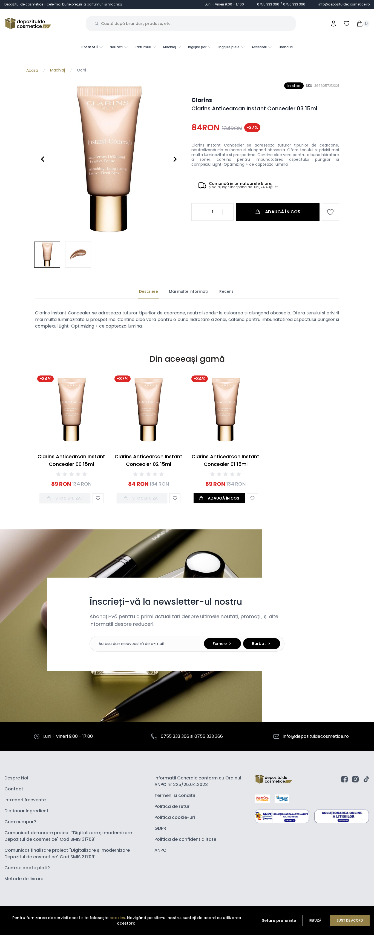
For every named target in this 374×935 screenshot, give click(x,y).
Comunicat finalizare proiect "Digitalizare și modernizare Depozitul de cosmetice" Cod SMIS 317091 (67, 853)
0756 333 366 (294, 4)
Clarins (201, 100)
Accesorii (259, 47)
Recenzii (227, 291)
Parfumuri (143, 47)
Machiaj (169, 47)
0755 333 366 (268, 4)
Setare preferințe (279, 920)
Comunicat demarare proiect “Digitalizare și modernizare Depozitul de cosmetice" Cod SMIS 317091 (68, 836)
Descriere (148, 291)
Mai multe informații (188, 291)
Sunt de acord (350, 920)
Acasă (32, 70)
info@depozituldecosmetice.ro (344, 4)
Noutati (116, 47)
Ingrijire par (197, 47)
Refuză (315, 920)
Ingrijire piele (229, 47)
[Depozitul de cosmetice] (27, 23)
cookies (117, 917)
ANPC (160, 850)
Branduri (286, 47)
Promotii (89, 47)
